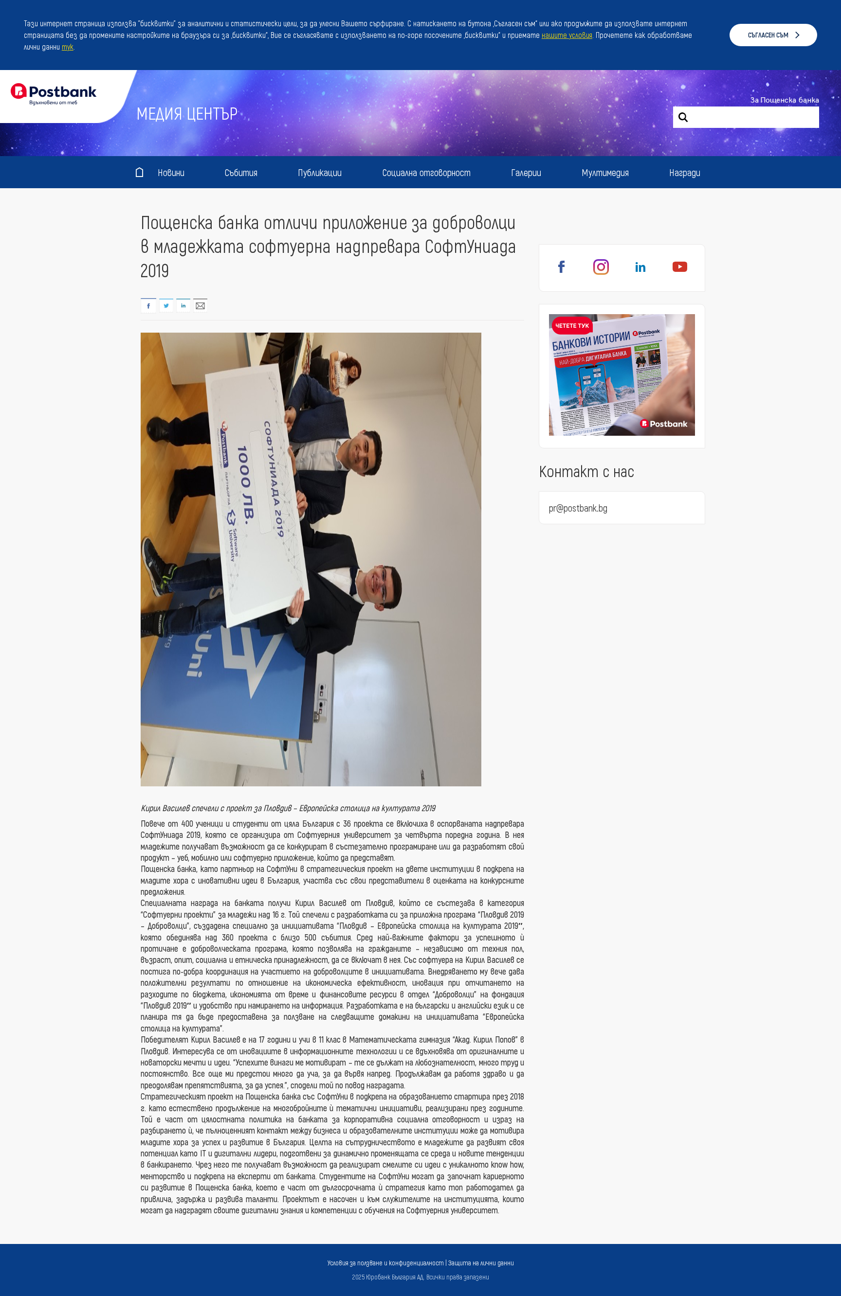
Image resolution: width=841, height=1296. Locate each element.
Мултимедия (605, 172)
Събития (241, 172)
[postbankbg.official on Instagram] (601, 272)
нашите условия (567, 34)
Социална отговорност (427, 172)
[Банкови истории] (622, 376)
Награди (684, 172)
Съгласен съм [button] (768, 35)
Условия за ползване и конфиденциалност (386, 1263)
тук (67, 46)
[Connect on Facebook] (561, 272)
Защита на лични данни (481, 1263)
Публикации (320, 172)
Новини (171, 172)
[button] (78, 48)
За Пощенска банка (784, 100)
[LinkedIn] (640, 272)
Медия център (187, 112)
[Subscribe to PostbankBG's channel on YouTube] (680, 272)
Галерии (526, 172)
